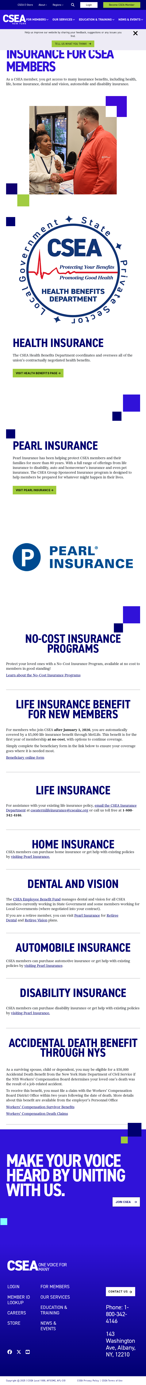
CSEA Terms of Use (112, 1380)
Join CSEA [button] (123, 1202)
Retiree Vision (36, 920)
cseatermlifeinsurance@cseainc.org (59, 810)
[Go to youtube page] (28, 1352)
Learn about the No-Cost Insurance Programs (43, 675)
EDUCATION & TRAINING (95, 19)
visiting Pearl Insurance (43, 966)
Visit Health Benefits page (37, 373)
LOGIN (13, 1287)
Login (89, 5)
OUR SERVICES (62, 19)
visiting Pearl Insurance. (30, 857)
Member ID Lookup (18, 1300)
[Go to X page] (19, 1352)
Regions (57, 5)
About (42, 5)
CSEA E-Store (25, 5)
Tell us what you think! (71, 44)
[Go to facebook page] (9, 1352)
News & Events (129, 19)
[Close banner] (135, 33)
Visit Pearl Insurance (33, 490)
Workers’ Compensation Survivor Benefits (40, 1107)
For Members (36, 19)
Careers (16, 1313)
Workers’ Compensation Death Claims (37, 1114)
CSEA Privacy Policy (88, 1380)
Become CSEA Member (122, 5)
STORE (13, 1323)
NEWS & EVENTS (48, 1326)
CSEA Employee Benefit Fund (37, 899)
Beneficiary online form (25, 758)
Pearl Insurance (87, 916)
